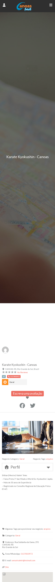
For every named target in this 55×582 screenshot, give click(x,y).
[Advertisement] (27, 332)
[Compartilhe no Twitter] (32, 405)
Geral (11, 382)
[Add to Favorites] (28, 398)
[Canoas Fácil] (27, 10)
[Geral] (5, 382)
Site (7, 567)
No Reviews (22, 372)
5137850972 (27, 554)
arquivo (49, 459)
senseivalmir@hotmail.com (23, 560)
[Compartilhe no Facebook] (22, 405)
